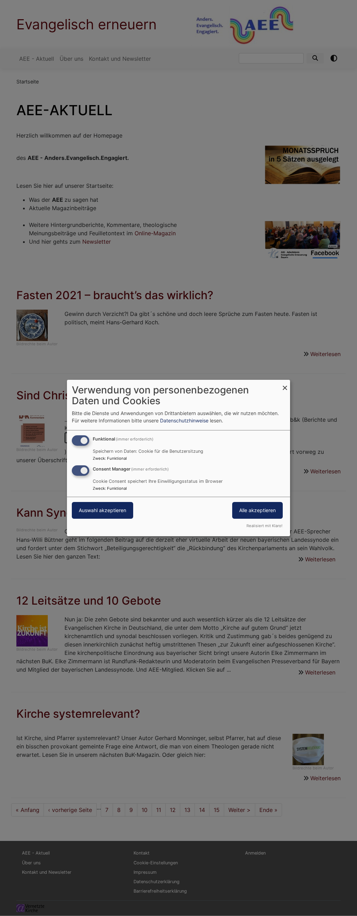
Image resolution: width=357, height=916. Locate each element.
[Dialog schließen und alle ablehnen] (285, 384)
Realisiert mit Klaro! (264, 525)
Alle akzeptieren (257, 510)
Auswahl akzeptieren (102, 510)
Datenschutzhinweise (184, 420)
